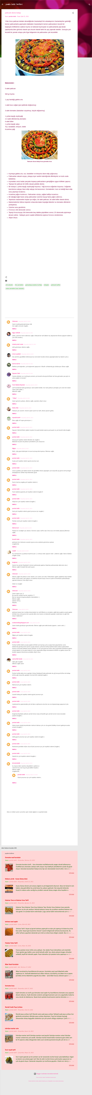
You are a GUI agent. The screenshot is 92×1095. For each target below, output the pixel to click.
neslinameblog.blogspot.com (20, 622)
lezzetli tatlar (15, 539)
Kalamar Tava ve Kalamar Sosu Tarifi (17, 900)
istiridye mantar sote (12, 1028)
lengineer (15, 562)
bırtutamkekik (16, 763)
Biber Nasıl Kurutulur (12, 964)
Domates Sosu (9, 986)
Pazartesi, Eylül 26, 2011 (26, 763)
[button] (73, 13)
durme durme (16, 363)
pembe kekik (15, 427)
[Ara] (89, 5)
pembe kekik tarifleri (14, 4)
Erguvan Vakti (16, 373)
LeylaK (14, 551)
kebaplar (46, 285)
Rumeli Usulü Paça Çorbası (13, 1007)
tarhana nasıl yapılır (11, 922)
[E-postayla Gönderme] (6, 281)
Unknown (15, 321)
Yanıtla (14, 329)
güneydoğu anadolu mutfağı (34, 285)
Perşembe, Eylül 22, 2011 (24, 321)
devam (71, 873)
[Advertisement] (85, 37)
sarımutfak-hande (17, 659)
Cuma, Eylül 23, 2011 (23, 609)
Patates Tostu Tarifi (11, 943)
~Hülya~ (14, 398)
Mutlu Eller (15, 408)
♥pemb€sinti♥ (16, 417)
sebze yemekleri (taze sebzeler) (15, 288)
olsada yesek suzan (17, 344)
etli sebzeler (9, 285)
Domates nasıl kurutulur (13, 857)
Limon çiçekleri (16, 354)
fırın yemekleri (19, 285)
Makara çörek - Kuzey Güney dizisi (16, 879)
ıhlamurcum (15, 528)
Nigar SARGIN (16, 333)
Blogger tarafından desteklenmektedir (47, 1074)
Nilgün (14, 448)
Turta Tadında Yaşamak (18, 385)
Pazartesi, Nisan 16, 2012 (32, 774)
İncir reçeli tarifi (10, 1050)
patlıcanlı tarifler (55, 285)
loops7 (44, 1077)
